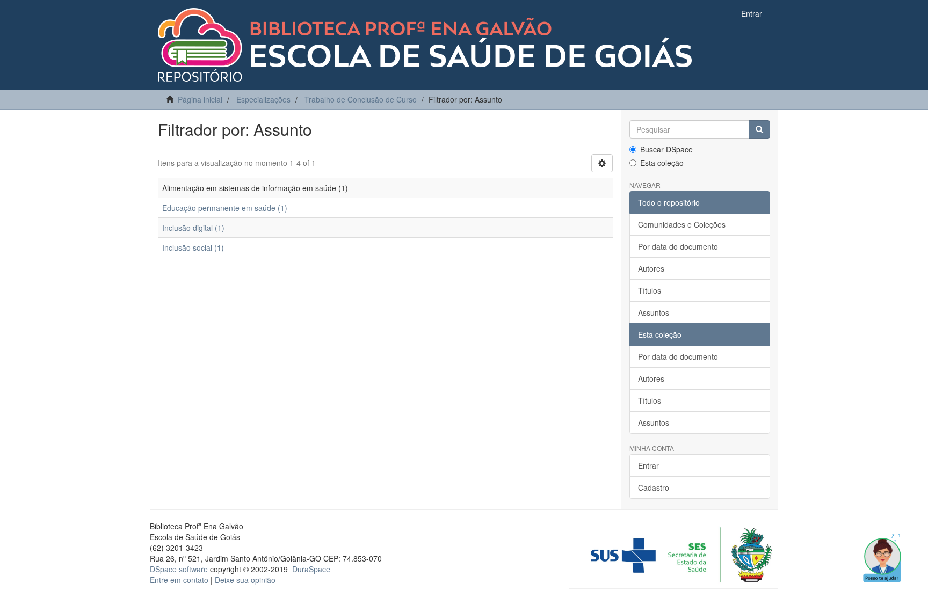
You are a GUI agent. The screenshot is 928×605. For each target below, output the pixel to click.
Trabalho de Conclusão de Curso (361, 99)
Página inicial (200, 99)
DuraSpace (311, 569)
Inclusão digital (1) (193, 227)
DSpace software (179, 569)
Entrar (648, 465)
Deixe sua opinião (245, 579)
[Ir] (759, 129)
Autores (651, 268)
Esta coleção (662, 162)
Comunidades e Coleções (682, 224)
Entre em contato (179, 579)
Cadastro (653, 487)
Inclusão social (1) (193, 247)
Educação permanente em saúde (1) (224, 207)
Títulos (649, 290)
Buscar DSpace (666, 149)
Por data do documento (678, 246)
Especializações (263, 99)
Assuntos (653, 312)
